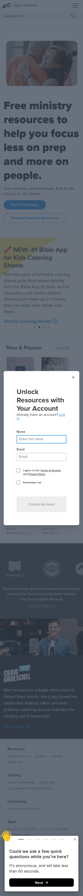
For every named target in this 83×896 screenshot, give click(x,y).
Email (20, 449)
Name (21, 432)
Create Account (41, 504)
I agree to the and (42, 472)
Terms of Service (50, 470)
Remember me (32, 482)
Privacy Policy (36, 474)
